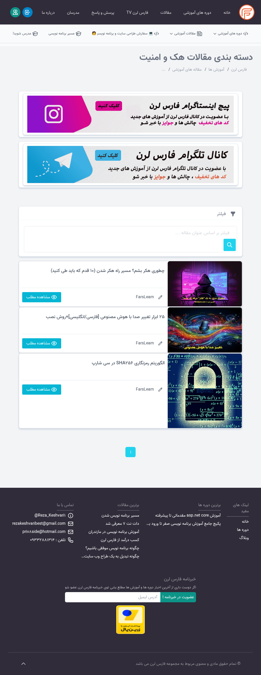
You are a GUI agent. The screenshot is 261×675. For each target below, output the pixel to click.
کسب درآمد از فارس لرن (120, 540)
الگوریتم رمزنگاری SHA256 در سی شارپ (128, 363)
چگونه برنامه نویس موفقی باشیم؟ (112, 548)
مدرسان (73, 12)
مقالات (165, 12)
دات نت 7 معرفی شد (122, 523)
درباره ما (48, 12)
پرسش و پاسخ (103, 12)
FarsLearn (145, 297)
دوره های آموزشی (197, 12)
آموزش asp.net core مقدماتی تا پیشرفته (188, 515)
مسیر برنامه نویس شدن (120, 515)
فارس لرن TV (137, 12)
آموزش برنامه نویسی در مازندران (113, 532)
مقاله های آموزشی (187, 69)
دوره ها (243, 530)
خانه (227, 12)
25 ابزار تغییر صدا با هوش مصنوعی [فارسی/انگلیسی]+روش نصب (105, 317)
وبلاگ (244, 538)
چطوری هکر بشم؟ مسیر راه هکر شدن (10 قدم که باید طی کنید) (108, 270)
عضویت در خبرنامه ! (178, 597)
